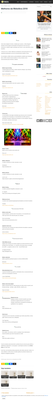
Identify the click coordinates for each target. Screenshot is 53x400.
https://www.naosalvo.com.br (8, 107)
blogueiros (19, 388)
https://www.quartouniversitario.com (9, 75)
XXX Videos (38, 103)
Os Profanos (38, 83)
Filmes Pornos (47, 100)
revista (25, 388)
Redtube (38, 100)
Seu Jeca (38, 86)
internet (22, 388)
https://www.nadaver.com (7, 87)
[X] (14, 33)
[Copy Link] (3, 33)
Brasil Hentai (47, 101)
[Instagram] (44, 121)
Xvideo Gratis (38, 105)
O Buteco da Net (48, 83)
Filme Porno (47, 106)
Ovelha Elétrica (47, 84)
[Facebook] (10, 33)
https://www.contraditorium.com (9, 233)
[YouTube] (47, 121)
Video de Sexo (39, 107)
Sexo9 (37, 102)
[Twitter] (38, 121)
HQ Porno (47, 105)
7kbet (37, 96)
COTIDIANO (5, 5)
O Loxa (46, 86)
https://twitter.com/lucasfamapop (9, 278)
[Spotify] (50, 121)
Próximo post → (30, 392)
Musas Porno (38, 101)
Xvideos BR (38, 106)
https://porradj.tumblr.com (7, 154)
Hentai (46, 96)
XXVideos (38, 111)
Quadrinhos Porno (48, 97)
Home (2, 5)
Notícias (8, 388)
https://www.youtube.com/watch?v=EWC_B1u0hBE (12, 124)
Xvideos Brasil (47, 98)
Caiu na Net (38, 98)
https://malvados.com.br (7, 263)
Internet (9, 5)
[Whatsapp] (7, 33)
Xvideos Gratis (47, 112)
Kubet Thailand (39, 97)
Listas (6, 388)
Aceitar (3, 398)
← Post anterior (5, 392)
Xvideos (37, 110)
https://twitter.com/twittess (8, 205)
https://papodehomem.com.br (8, 291)
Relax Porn (38, 108)
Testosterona (38, 84)
